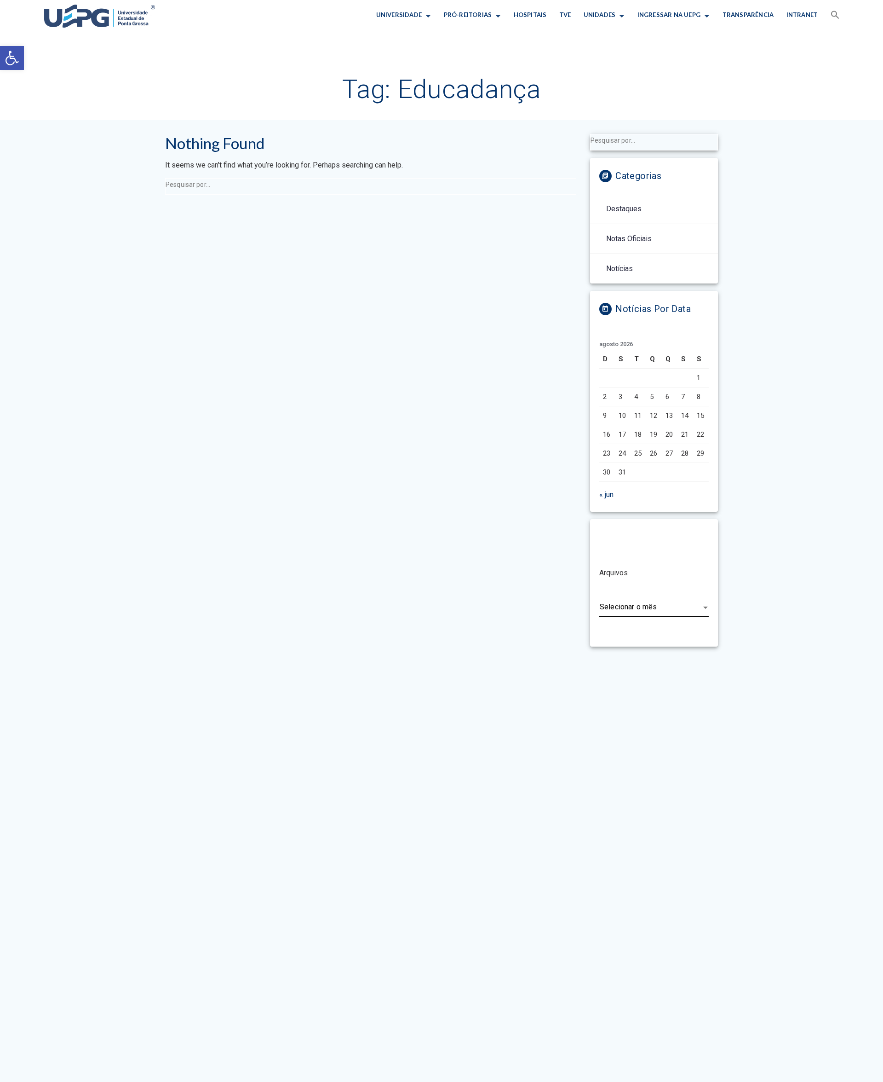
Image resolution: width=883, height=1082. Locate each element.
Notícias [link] (619, 268)
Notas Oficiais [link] (629, 238)
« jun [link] (606, 494)
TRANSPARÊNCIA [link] (748, 14)
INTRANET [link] (802, 14)
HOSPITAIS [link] (529, 14)
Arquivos (613, 572)
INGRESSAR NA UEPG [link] (668, 14)
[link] (12, 58)
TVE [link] (565, 14)
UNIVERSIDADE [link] (399, 14)
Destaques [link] (624, 208)
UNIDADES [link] (600, 14)
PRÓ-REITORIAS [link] (467, 14)
